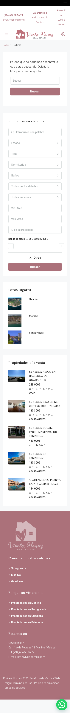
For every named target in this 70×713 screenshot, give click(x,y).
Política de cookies (14, 687)
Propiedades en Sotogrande (28, 609)
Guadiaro (34, 299)
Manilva (33, 316)
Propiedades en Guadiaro (27, 615)
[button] (61, 704)
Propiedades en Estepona (27, 622)
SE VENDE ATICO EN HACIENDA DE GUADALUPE (42, 376)
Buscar (35, 91)
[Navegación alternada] (65, 3)
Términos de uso (22, 683)
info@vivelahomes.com (13, 20)
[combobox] (35, 143)
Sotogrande (36, 332)
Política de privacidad (46, 683)
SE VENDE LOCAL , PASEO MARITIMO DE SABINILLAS (43, 432)
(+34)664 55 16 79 (13, 15)
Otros (37, 257)
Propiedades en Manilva (26, 602)
